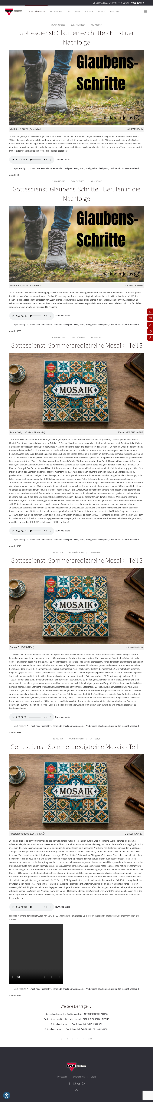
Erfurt (32, 168)
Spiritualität (115, 168)
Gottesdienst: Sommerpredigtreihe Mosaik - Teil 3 (77, 345)
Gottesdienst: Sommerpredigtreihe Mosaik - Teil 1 (77, 746)
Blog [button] (77, 11)
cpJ (16, 168)
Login (93, 1077)
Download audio (62, 159)
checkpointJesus (70, 168)
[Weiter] (83, 1039)
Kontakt (114, 11)
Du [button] (68, 11)
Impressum (62, 1077)
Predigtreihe (91, 168)
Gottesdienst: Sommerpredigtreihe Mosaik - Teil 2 (77, 560)
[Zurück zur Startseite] (13, 11)
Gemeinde (57, 168)
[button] (145, 11)
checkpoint (103, 168)
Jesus (81, 168)
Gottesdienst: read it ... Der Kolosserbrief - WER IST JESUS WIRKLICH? (76, 1029)
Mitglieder (56, 11)
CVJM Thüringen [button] (36, 11)
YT (28, 168)
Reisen (101, 11)
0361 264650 (137, 2)
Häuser (89, 11)
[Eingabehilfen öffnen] (6, 1095)
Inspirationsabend (130, 168)
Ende (90, 1038)
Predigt (22, 168)
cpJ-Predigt (96, 25)
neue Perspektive (44, 168)
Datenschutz (79, 1077)
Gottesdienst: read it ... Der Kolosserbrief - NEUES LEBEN (76, 1024)
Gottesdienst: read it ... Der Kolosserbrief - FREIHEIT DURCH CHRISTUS (76, 1019)
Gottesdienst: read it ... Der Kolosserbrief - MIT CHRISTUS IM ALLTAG (76, 1014)
